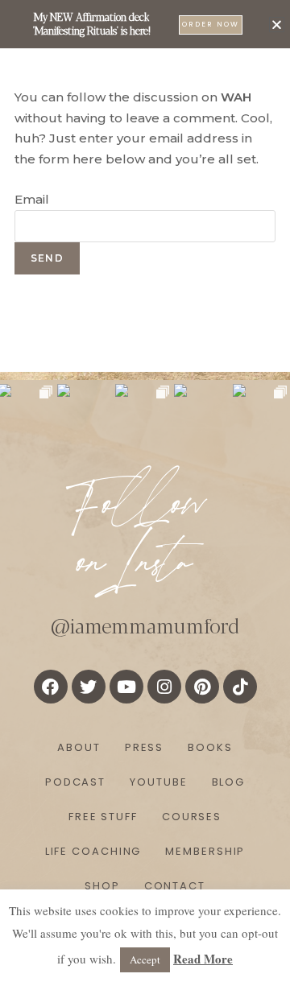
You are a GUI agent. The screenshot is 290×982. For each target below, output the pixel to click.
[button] (277, 25)
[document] (145, 491)
